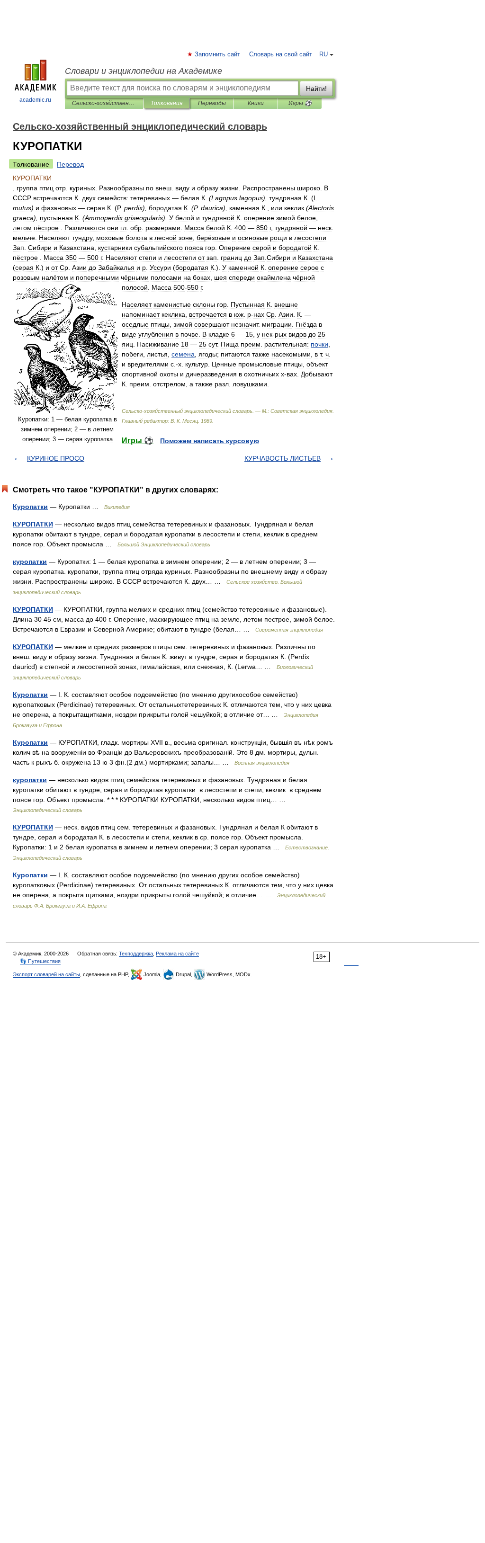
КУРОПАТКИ (33, 524)
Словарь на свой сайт (280, 54)
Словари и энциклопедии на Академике (143, 71)
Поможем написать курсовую (209, 441)
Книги (256, 103)
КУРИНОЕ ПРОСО (55, 458)
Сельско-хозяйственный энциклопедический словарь (104, 103)
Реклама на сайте (177, 953)
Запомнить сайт (218, 54)
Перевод (70, 164)
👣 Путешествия (40, 961)
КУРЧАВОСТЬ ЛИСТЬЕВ (282, 458)
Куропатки (30, 506)
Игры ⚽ (300, 103)
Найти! (316, 88)
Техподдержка (136, 953)
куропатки (30, 561)
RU (323, 54)
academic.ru (35, 100)
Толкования (166, 103)
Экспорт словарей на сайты (46, 974)
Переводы (212, 103)
